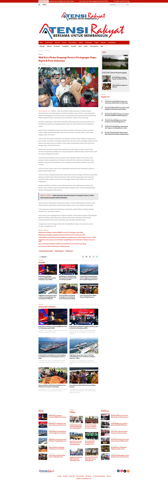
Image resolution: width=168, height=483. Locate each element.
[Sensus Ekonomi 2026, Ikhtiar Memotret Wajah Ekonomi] (89, 288)
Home (41, 42)
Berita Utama (48, 42)
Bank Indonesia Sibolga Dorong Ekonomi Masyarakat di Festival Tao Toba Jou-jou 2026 (61, 235)
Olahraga (42, 46)
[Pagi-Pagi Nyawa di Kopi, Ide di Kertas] (106, 86)
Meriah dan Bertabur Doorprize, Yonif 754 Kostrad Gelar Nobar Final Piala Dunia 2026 (91, 426)
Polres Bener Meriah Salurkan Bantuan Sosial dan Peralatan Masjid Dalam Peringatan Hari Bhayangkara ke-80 (119, 432)
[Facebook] (118, 471)
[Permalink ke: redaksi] (39, 64)
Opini (79, 46)
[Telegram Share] (93, 257)
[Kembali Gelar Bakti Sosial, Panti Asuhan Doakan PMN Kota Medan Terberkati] (105, 440)
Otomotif (73, 46)
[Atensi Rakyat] (81, 31)
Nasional (57, 42)
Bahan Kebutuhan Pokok (46, 251)
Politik (96, 42)
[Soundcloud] (128, 471)
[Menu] (39, 4)
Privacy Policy (80, 476)
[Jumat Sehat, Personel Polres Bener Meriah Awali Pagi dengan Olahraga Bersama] (76, 436)
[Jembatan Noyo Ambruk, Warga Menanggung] (115, 62)
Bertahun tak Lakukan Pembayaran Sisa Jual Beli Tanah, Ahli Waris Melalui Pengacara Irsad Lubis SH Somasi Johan (117, 114)
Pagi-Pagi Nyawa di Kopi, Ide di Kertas (119, 86)
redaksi (44, 64)
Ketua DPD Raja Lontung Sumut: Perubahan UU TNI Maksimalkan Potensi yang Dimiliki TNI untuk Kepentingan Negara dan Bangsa (119, 78)
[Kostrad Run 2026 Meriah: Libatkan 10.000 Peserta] (91, 436)
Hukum (81, 42)
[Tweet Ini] (86, 257)
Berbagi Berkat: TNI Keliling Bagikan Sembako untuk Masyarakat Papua (118, 448)
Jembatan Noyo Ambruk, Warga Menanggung (114, 73)
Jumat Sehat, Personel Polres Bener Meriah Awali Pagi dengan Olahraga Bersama (76, 442)
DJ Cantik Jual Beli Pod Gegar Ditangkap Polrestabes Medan (110, 1)
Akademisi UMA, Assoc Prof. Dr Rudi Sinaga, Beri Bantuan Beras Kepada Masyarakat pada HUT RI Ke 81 (119, 416)
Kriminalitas (88, 42)
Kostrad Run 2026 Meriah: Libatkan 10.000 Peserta (90, 442)
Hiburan (49, 46)
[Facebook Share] (83, 257)
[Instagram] (121, 471)
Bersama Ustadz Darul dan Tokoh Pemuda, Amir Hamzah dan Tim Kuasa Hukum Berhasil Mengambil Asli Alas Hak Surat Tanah (117, 133)
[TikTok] (124, 471)
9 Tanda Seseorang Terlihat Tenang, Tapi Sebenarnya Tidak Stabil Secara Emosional (116, 102)
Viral (102, 46)
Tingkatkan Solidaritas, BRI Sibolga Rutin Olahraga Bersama (76, 458)
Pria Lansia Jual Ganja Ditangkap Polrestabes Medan (74, 1)
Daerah (64, 42)
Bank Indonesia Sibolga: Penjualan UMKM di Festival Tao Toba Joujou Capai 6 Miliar (60, 232)
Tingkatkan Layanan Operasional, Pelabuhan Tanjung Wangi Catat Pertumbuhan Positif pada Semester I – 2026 (67, 240)
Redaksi (65, 476)
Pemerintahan (72, 42)
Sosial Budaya (112, 42)
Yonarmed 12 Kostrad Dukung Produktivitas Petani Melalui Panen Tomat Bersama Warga (62, 244)
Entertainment (94, 46)
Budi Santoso (69, 251)
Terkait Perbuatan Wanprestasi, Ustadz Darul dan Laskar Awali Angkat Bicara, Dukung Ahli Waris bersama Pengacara (115, 121)
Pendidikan (65, 46)
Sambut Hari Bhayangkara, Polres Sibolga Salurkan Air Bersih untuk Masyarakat (120, 456)
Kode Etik (72, 476)
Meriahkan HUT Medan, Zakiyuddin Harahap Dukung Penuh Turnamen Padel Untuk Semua (91, 458)
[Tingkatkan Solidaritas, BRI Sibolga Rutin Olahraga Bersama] (76, 452)
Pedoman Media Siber (99, 476)
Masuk (109, 476)
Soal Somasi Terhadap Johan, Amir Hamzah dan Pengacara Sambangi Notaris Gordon (116, 127)
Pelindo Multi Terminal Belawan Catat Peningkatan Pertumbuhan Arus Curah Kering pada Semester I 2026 (67, 237)
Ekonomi (103, 42)
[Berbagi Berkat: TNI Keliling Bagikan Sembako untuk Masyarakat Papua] (105, 448)
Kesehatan (57, 46)
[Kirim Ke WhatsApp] (97, 257)
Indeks (44, 4)
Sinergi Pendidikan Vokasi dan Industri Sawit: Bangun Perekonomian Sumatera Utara (117, 108)
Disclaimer (89, 476)
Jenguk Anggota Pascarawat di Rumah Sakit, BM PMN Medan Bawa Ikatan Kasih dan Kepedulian (120, 424)
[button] (128, 4)
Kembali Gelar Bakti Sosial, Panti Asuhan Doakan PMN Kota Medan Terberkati (120, 440)
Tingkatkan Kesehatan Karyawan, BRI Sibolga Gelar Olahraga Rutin (76, 426)
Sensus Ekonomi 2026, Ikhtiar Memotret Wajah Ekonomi (54, 246)
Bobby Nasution (59, 251)
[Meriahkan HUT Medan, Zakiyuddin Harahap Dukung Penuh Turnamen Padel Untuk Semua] (91, 452)
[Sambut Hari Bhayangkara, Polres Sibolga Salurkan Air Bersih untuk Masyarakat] (105, 456)
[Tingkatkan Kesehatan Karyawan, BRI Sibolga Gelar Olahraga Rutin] (76, 419)
